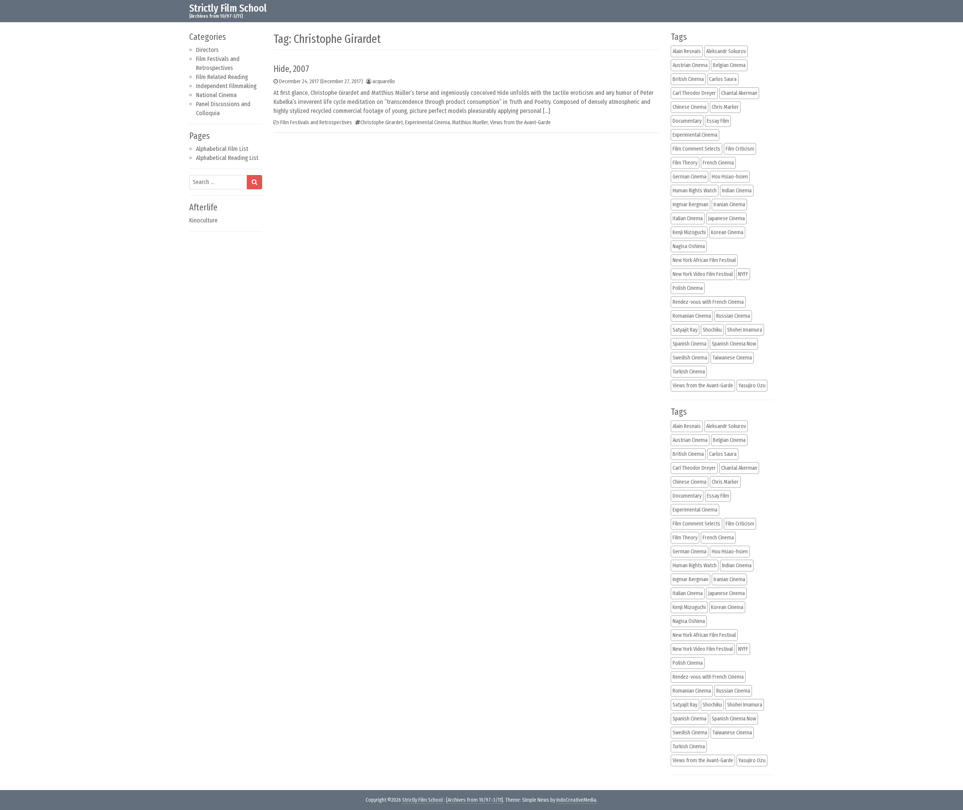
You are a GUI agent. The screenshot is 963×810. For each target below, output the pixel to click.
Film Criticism (740, 149)
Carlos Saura (723, 79)
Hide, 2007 (291, 69)
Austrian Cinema (690, 65)
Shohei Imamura (744, 330)
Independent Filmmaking (226, 86)
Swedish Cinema (690, 358)
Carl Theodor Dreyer (694, 93)
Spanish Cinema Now (734, 344)
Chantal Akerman (739, 93)
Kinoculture (203, 220)
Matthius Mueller (470, 122)
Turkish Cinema (689, 371)
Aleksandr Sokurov (726, 51)
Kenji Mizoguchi (689, 232)
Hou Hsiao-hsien (730, 177)
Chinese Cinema (689, 107)
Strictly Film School (228, 8)
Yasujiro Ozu (752, 385)
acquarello (383, 81)
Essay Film (718, 121)
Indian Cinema (737, 190)
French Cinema (718, 163)
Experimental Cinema (427, 122)
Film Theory (685, 163)
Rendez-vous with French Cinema (708, 302)
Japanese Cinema (726, 218)
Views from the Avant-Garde (520, 122)
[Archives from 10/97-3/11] (474, 800)
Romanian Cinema (692, 316)
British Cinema (688, 79)
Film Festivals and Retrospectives (316, 122)
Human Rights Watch (695, 190)
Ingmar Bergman (690, 204)
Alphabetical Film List (222, 148)
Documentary (687, 121)
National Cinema (216, 95)
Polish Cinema (688, 288)
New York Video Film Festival (703, 274)
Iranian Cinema (729, 204)
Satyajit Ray (685, 330)
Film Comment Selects (696, 149)
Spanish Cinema (689, 344)
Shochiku (712, 330)
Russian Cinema (733, 316)
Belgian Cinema (729, 65)
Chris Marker (725, 107)
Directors (207, 49)
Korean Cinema (727, 232)
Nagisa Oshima (689, 246)
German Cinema (689, 177)
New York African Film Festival (704, 260)
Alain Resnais (687, 51)
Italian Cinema (688, 218)
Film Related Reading (222, 77)
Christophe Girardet (381, 122)
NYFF (743, 274)
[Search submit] (254, 182)
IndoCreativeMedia (576, 800)
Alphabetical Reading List (227, 157)
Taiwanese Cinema (732, 358)
